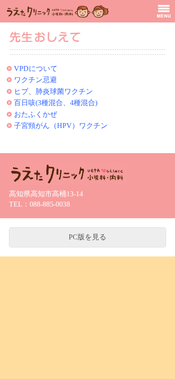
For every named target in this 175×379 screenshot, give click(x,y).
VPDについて (35, 68)
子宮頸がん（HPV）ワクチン (61, 125)
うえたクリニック (56, 11)
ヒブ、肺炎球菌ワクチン (53, 91)
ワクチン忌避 (35, 80)
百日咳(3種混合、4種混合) (55, 102)
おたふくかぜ (35, 114)
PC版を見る (87, 237)
